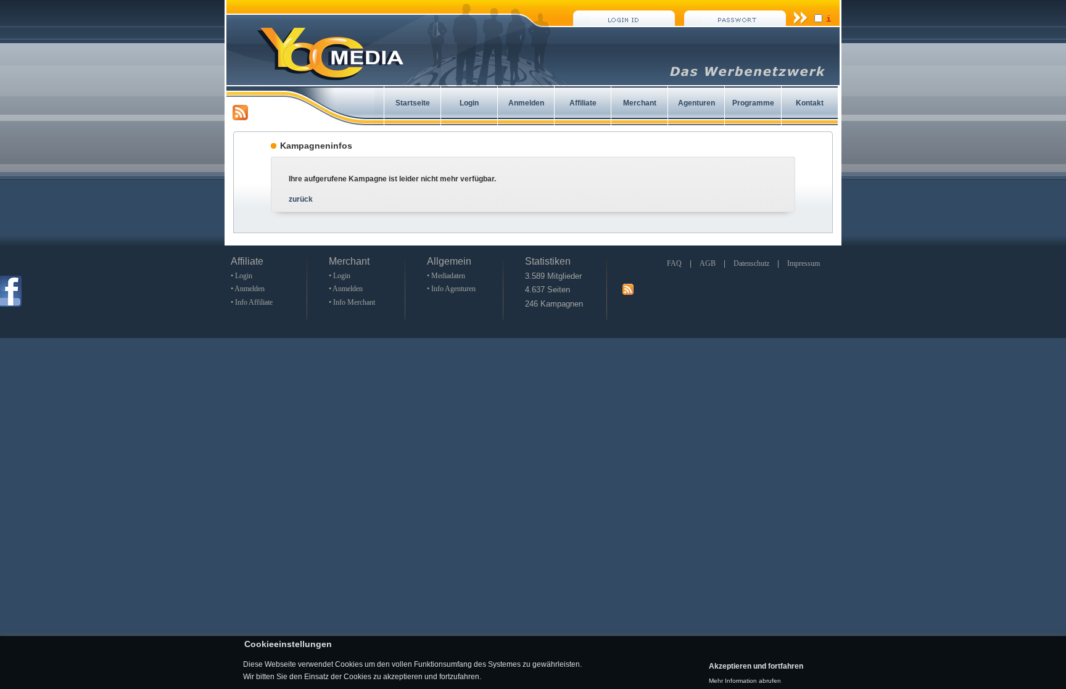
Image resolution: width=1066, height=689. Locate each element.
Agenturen (696, 103)
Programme (753, 103)
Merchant (639, 103)
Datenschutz (751, 263)
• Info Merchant (352, 302)
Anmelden (526, 103)
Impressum (803, 263)
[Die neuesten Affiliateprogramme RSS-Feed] (240, 117)
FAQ (674, 263)
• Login (241, 275)
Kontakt (810, 103)
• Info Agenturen (451, 288)
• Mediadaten (446, 275)
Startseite (412, 103)
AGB (708, 263)
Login (469, 103)
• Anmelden (248, 288)
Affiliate (583, 103)
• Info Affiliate (252, 302)
